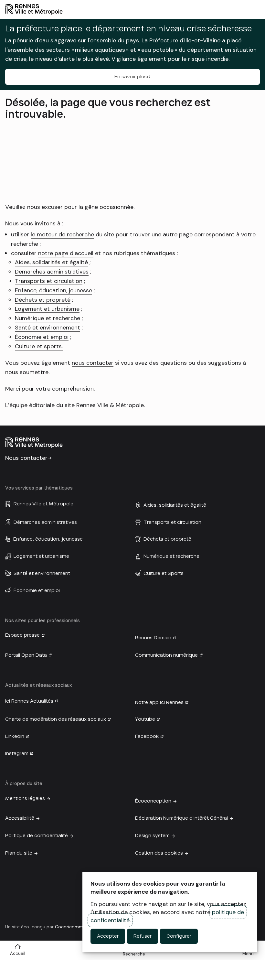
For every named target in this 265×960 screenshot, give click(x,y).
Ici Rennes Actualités (29, 701)
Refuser (142, 936)
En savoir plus (130, 77)
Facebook (147, 736)
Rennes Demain (153, 638)
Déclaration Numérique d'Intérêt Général (181, 818)
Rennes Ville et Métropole (43, 504)
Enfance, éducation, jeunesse (53, 290)
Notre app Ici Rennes (159, 702)
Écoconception (153, 801)
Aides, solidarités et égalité (51, 262)
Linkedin (14, 736)
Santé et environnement (47, 327)
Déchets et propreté (42, 300)
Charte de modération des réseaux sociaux (55, 719)
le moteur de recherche (62, 234)
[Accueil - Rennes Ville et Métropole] (132, 9)
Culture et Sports (163, 573)
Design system (152, 835)
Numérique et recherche (47, 318)
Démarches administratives (52, 271)
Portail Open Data (26, 655)
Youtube (145, 719)
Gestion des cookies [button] (159, 853)
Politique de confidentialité (36, 835)
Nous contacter (26, 458)
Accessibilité (19, 818)
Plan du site (18, 853)
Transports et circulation (48, 281)
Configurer (178, 936)
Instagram (16, 753)
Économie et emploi (42, 337)
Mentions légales (25, 798)
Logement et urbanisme (47, 309)
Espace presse (22, 635)
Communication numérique (166, 655)
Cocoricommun (71, 927)
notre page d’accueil (65, 253)
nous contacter (92, 363)
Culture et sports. (39, 346)
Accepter (108, 936)
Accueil (17, 953)
